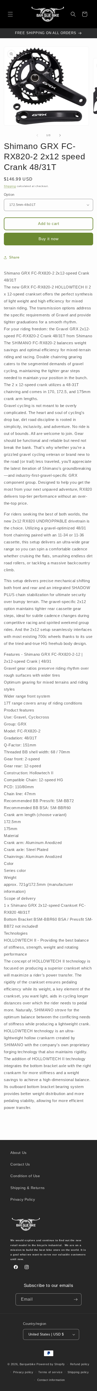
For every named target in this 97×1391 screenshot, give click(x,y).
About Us (18, 1153)
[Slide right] (60, 135)
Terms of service (50, 1372)
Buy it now (49, 239)
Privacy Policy (22, 1199)
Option (9, 195)
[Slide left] (37, 135)
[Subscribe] (75, 1299)
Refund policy (79, 1364)
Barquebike (28, 1364)
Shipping (10, 186)
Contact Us (20, 1164)
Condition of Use (25, 1176)
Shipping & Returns (27, 1188)
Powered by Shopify (50, 1364)
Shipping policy (78, 1372)
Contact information (51, 1379)
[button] (10, 14)
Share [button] (14, 257)
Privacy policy (23, 1372)
